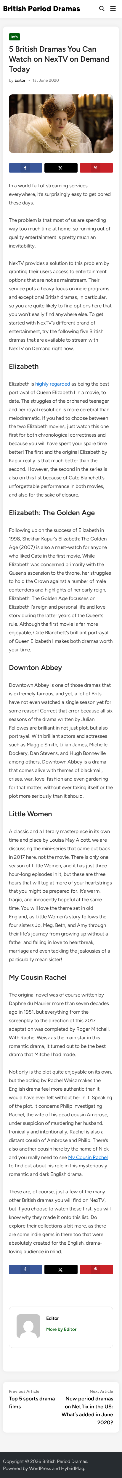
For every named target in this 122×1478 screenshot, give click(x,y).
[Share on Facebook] (25, 168)
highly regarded (52, 384)
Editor (20, 80)
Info (14, 37)
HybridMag (72, 1468)
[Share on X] (61, 168)
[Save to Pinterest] (96, 168)
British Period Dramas (41, 8)
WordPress (40, 1468)
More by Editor (61, 1329)
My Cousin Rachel (88, 1157)
